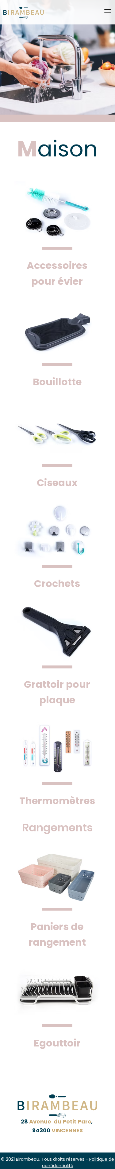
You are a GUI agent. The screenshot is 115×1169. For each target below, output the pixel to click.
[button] (107, 12)
